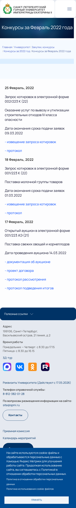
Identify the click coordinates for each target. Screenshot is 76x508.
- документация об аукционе (27, 262)
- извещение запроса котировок (30, 142)
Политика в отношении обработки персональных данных (34, 482)
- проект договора (19, 270)
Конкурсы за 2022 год (17, 51)
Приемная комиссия (16, 431)
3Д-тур (7, 358)
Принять (36, 500)
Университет (22, 47)
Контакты (15, 415)
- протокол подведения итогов (29, 288)
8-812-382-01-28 (13, 394)
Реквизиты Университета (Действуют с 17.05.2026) (37, 383)
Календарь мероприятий (19, 438)
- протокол (13, 150)
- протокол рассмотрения (26, 279)
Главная (7, 47)
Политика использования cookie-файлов (30, 488)
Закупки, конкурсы (43, 47)
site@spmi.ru (11, 405)
